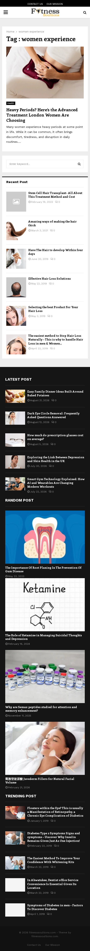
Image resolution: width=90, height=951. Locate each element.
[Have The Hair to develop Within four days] (16, 259)
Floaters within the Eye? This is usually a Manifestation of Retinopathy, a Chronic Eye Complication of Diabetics (55, 811)
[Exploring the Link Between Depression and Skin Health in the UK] (15, 462)
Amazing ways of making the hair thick (52, 223)
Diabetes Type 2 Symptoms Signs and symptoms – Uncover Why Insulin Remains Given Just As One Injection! (53, 837)
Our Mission (54, 4)
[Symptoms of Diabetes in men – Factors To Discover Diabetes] (15, 910)
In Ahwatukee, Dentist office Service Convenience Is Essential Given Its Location (52, 883)
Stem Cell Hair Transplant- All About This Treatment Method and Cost (55, 195)
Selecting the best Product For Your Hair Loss (53, 309)
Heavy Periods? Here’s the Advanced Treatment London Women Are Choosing (42, 115)
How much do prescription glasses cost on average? (55, 437)
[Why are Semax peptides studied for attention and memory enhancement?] (45, 676)
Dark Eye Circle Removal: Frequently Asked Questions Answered (53, 415)
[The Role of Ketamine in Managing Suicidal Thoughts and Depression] (45, 604)
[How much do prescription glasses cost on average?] (15, 440)
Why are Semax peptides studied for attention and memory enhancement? (41, 709)
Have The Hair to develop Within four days (55, 252)
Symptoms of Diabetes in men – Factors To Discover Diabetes (55, 907)
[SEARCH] (79, 164)
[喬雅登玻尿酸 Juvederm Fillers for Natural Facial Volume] (45, 748)
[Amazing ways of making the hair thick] (16, 230)
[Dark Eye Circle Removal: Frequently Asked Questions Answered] (15, 418)
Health (10, 103)
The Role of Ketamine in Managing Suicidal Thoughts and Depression (43, 637)
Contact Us (35, 4)
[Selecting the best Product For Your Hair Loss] (16, 316)
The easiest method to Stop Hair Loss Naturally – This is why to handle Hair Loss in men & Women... (55, 339)
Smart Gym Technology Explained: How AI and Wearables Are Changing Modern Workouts (56, 483)
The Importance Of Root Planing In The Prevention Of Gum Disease (43, 569)
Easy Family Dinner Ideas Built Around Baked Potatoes (55, 393)
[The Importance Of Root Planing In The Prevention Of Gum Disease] (45, 537)
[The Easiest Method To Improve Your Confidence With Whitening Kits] (15, 863)
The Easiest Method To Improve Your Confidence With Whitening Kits (53, 860)
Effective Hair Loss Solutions (49, 278)
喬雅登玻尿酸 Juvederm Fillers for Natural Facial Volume (39, 780)
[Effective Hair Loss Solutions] (16, 287)
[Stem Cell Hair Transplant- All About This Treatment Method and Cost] (16, 202)
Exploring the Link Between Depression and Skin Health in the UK (55, 459)
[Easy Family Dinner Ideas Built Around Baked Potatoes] (15, 396)
